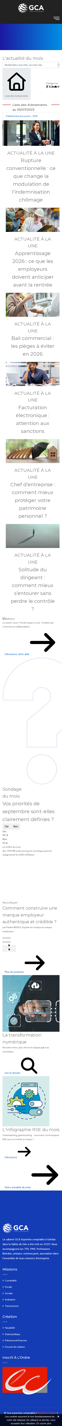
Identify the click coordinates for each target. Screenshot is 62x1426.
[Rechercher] (59, 65)
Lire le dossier (13, 1072)
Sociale (9, 1293)
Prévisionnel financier (16, 1340)
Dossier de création (15, 1346)
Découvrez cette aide (17, 654)
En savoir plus (44, 1423)
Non (15, 826)
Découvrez (11, 1157)
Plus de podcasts (15, 971)
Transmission (12, 1305)
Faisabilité (10, 1327)
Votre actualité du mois (18, 1187)
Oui (6, 826)
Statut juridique (12, 1334)
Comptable (11, 1280)
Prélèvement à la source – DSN (21, 116)
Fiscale (8, 1286)
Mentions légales (47, 1413)
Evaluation (10, 1299)
